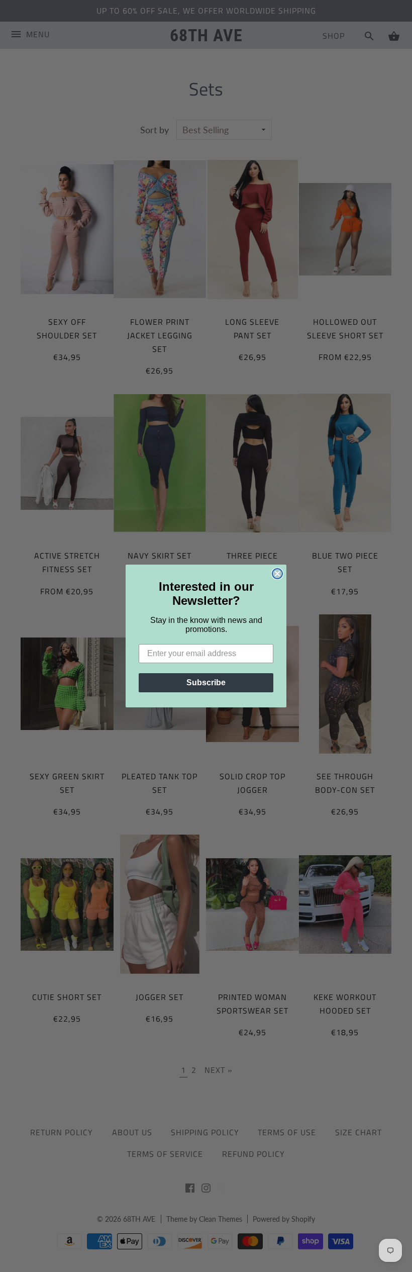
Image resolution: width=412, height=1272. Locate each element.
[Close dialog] (277, 574)
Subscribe (206, 682)
